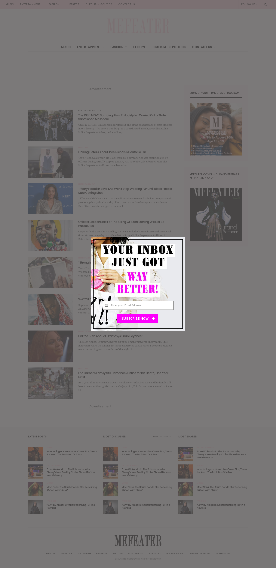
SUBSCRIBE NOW (135, 318)
